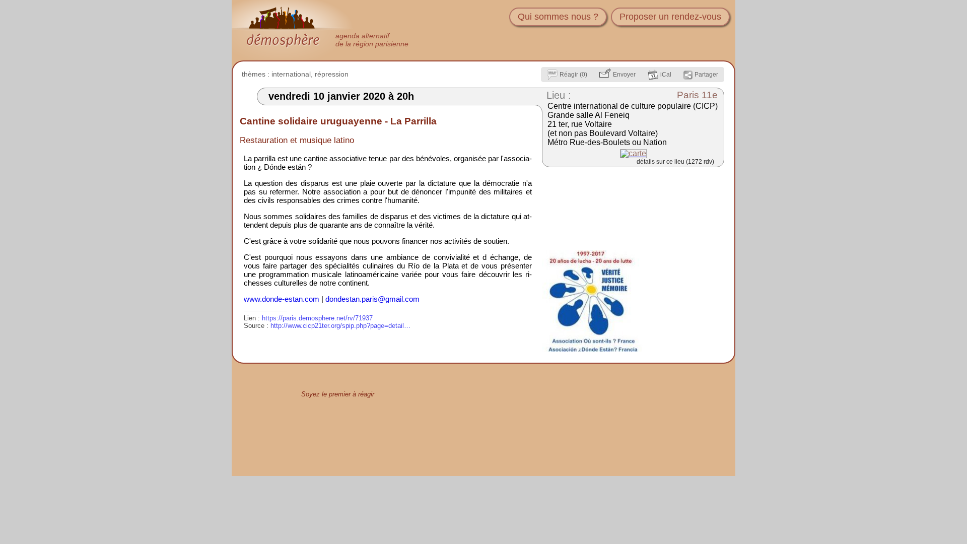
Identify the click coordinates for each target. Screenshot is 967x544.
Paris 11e (697, 95)
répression (332, 74)
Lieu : (558, 95)
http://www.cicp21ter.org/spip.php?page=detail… (340, 325)
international (291, 74)
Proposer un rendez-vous (670, 17)
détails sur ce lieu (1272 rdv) (675, 161)
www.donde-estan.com (281, 299)
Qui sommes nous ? (558, 17)
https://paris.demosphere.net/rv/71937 (317, 318)
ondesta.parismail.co (372, 299)
